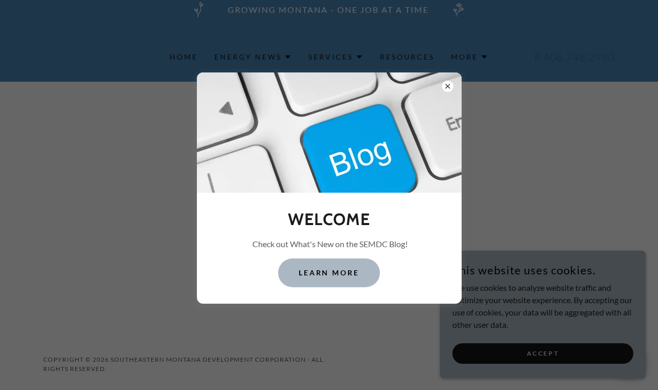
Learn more (329, 272)
